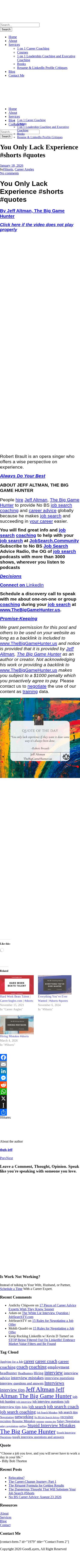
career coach (46, 1361)
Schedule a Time (11, 1289)
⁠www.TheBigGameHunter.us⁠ (28, 643)
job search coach (63, 1406)
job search (61, 505)
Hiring (39, 1373)
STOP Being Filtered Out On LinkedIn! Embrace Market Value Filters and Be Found (42, 1342)
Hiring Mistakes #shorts (14, 1036)
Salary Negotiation (68, 1421)
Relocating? (17, 1478)
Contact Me (16, 75)
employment (58, 1367)
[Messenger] (40, 1078)
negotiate (37, 686)
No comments (9, 173)
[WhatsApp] (40, 1091)
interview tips (12, 1389)
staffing (23, 1426)
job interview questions (48, 1402)
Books (21, 64)
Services (14, 44)
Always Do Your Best (22, 475)
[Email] (40, 1064)
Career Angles (24, 169)
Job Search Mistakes (47, 1412)
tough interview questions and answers (38, 1437)
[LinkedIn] (40, 1071)
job (75, 1397)
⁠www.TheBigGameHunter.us (30, 609)
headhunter (8, 1373)
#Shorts (8, 169)
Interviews (54, 1383)
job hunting (7, 1401)
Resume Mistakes (23, 1421)
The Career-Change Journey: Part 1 (32, 1481)
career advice (43, 510)
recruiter (66, 1417)
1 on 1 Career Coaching (33, 48)
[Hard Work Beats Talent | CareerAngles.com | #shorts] (17, 984)
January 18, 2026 (11, 165)
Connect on (13, 585)
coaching (9, 510)
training (30, 691)
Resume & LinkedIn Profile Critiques (42, 68)
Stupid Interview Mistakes (51, 1425)
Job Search (56, 546)
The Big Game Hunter (39, 654)
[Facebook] (40, 1057)
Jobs (25, 1407)
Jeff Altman (36, 499)
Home (13, 37)
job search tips (68, 1412)
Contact (5, 1525)
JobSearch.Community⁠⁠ (54, 540)
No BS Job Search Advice (47, 1417)
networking (24, 1417)
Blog (12, 71)
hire (19, 499)
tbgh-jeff (6, 1150)
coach (22, 1367)
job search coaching (18, 1411)
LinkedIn (35, 585)
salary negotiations (9, 1426)
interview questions (59, 1378)
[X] (40, 1098)
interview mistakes (27, 1378)
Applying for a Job (11, 1361)
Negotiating (7, 1417)
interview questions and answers (22, 1383)
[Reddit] (40, 1084)
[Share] (40, 1112)
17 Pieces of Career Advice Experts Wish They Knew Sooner (42, 1307)
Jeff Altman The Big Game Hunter (36, 1392)
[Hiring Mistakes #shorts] (17, 1024)
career (29, 1361)
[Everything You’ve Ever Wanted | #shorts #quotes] (55, 984)
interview (53, 1372)
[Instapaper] (40, 1105)
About (13, 41)
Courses (22, 52)
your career (41, 521)
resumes (40, 1421)
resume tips (50, 1421)
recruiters (5, 1421)
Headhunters (25, 1373)
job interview (24, 1401)
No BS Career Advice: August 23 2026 (35, 1497)
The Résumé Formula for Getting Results (36, 1485)
